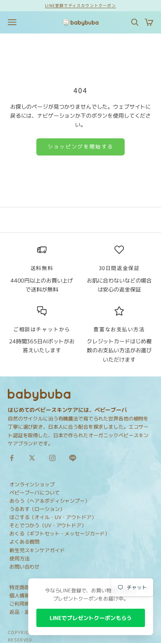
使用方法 (19, 558)
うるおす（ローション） (36, 508)
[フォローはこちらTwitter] (32, 458)
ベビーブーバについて (34, 492)
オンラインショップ (32, 484)
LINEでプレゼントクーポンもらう (91, 618)
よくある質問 (24, 541)
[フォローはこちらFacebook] (12, 458)
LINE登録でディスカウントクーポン (80, 5)
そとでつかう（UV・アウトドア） (47, 525)
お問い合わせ (24, 566)
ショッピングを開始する (81, 146)
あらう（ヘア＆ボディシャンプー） (49, 500)
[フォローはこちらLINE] (73, 458)
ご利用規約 (21, 603)
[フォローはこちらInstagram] (52, 458)
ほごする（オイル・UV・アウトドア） (52, 517)
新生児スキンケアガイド (36, 550)
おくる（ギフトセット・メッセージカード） (59, 533)
